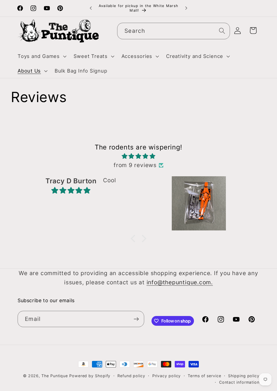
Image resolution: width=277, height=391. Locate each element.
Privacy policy (166, 375)
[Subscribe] (136, 319)
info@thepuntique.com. (180, 282)
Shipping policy (243, 375)
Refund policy (131, 375)
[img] (138, 156)
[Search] (222, 30)
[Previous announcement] (91, 8)
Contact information (239, 382)
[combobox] (173, 31)
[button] (41, 56)
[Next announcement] (186, 8)
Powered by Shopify (89, 375)
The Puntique (54, 375)
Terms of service (204, 375)
